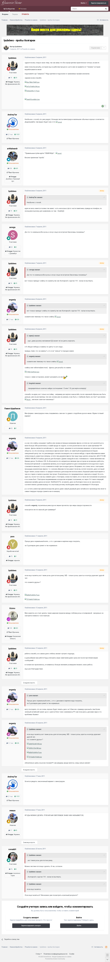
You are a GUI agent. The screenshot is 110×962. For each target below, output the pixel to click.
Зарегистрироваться (98, 3)
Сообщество (10, 9)
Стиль (38, 954)
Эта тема (98, 9)
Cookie (71, 954)
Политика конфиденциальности (55, 954)
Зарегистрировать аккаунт (31, 925)
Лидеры (15, 14)
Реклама (23, 9)
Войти (83, 3)
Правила (25, 14)
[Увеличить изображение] (59, 122)
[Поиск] (106, 9)
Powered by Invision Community (55, 959)
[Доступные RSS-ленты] (106, 947)
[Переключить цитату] (28, 197)
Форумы (5, 14)
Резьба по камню (28, 49)
